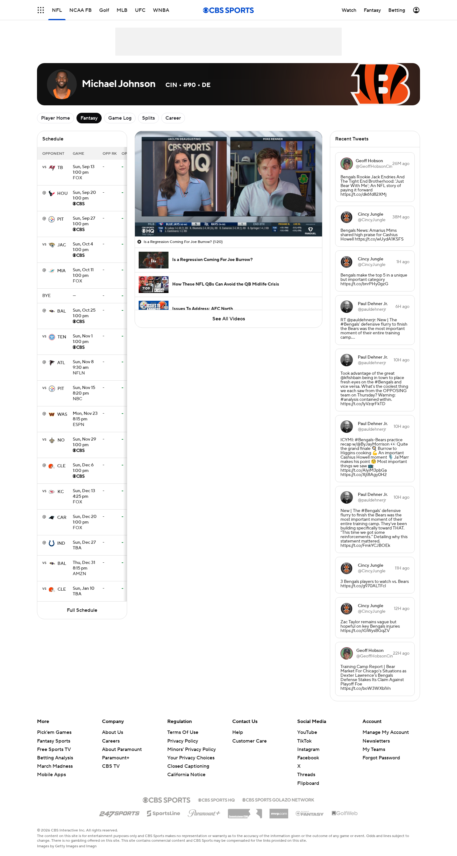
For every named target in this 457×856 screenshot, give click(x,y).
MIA (61, 271)
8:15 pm (85, 416)
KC (61, 492)
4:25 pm (84, 494)
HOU (62, 193)
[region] (228, 183)
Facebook (308, 758)
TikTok (304, 741)
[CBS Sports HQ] (216, 799)
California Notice (186, 774)
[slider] (228, 218)
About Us (112, 732)
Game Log (120, 118)
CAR (62, 517)
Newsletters (376, 741)
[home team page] (52, 168)
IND (61, 543)
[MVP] (279, 811)
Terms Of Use (182, 732)
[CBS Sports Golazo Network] (278, 799)
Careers (111, 741)
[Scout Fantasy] (310, 813)
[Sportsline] (163, 812)
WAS (62, 414)
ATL (61, 363)
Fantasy (89, 118)
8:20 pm (84, 391)
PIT (60, 219)
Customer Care (249, 741)
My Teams (373, 749)
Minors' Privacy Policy (191, 749)
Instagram (308, 749)
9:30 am (83, 365)
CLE (61, 466)
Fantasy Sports (53, 741)
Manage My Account (385, 732)
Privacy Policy (182, 741)
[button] (40, 10)
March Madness (55, 766)
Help (237, 732)
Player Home (55, 118)
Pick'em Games (54, 732)
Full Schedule (82, 610)
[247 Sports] (119, 812)
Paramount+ (115, 758)
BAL (61, 311)
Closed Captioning (188, 766)
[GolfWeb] (345, 813)
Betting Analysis (55, 758)
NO (61, 440)
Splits (148, 118)
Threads (306, 774)
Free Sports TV (54, 749)
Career (173, 118)
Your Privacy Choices (191, 758)
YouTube (307, 732)
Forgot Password (381, 758)
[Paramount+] (204, 812)
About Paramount (122, 749)
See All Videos (228, 319)
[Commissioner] (245, 811)
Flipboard (308, 783)
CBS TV (111, 766)
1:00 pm (84, 170)
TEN (62, 337)
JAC (62, 245)
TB (60, 168)
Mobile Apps (51, 774)
